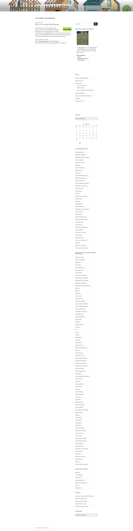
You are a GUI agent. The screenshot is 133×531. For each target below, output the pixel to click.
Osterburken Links (79, 101)
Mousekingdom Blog (79, 480)
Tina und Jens (78, 420)
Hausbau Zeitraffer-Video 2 (81, 501)
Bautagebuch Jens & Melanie (81, 280)
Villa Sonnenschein (79, 237)
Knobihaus (77, 389)
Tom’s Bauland (78, 422)
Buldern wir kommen (80, 162)
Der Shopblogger (79, 475)
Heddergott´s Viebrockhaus (81, 185)
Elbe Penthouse (78, 170)
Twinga (76, 485)
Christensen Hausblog (80, 301)
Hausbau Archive (79, 80)
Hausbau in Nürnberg (80, 180)
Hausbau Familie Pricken (80, 178)
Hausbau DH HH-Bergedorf (81, 358)
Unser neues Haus (79, 229)
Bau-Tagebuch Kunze (80, 267)
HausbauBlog (78, 373)
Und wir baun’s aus (79, 222)
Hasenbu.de (78, 172)
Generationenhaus (79, 345)
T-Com (57, 41)
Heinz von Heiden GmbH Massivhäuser (85, 90)
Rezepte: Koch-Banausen (81, 482)
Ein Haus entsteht (79, 324)
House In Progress (79, 188)
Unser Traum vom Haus (80, 232)
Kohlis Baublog (78, 198)
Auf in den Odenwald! (80, 259)
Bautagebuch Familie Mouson (81, 277)
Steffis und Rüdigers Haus (81, 216)
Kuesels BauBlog (79, 391)
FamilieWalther (78, 337)
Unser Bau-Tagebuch (80, 428)
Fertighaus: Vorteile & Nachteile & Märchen (84, 496)
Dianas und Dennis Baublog (81, 306)
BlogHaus (77, 290)
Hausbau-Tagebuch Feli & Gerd (82, 183)
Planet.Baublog (78, 204)
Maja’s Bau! (77, 399)
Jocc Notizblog (78, 386)
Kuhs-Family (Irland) (79, 394)
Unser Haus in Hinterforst (80, 430)
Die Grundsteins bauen (80, 308)
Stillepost (77, 415)
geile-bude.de (78, 342)
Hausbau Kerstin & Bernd (82, 58)
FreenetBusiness (43, 41)
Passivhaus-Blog (79, 407)
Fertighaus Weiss (81, 87)
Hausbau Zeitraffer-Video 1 (81, 498)
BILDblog (77, 472)
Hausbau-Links (78, 83)
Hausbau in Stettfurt (79, 368)
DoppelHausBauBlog (80, 316)
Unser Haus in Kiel (79, 433)
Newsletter (77, 98)
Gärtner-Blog (78, 477)
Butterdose (77, 165)
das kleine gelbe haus (80, 167)
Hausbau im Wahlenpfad (80, 360)
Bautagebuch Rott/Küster (81, 283)
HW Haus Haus (78, 191)
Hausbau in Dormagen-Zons (81, 365)
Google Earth (82, 47)
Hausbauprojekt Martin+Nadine (82, 376)
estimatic (77, 334)
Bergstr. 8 (77, 288)
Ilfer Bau (77, 193)
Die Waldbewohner (79, 314)
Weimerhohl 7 (78, 453)
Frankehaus (77, 340)
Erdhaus (77, 332)
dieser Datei (94, 47)
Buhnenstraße (78, 296)
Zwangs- (48, 33)
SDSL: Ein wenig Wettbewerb (47, 24)
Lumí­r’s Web (78, 397)
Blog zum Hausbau (79, 160)
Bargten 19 (77, 262)
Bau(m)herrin (78, 265)
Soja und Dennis (78, 412)
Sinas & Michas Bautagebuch (81, 409)
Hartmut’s (77, 350)
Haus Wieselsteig (79, 353)
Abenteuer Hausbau (79, 152)
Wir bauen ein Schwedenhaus (81, 248)
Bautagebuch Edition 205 (81, 275)
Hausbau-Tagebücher (80, 93)
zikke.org (77, 461)
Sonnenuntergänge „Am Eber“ (82, 506)
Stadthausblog (78, 214)
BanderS (79, 56)
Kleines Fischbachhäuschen (81, 196)
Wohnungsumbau (79, 459)
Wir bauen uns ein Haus (80, 456)
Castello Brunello (79, 298)
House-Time (78, 381)
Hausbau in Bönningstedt (80, 363)
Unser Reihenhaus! (79, 446)
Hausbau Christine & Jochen (81, 175)
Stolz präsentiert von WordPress (42, 527)
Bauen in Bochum (79, 270)
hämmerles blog (78, 378)
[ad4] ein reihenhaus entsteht (81, 464)
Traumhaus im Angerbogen (81, 219)
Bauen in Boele (78, 272)
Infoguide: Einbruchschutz (81, 503)
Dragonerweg (78, 319)
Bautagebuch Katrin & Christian (82, 157)
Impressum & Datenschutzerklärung (83, 95)
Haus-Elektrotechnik (79, 355)
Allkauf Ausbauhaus (81, 85)
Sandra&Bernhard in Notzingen (82, 209)
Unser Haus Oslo (81, 59)
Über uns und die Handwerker (81, 78)
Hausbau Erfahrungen (53, 4)
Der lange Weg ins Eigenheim (81, 303)
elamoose (77, 327)
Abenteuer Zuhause (79, 257)
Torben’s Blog (78, 425)
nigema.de (77, 201)
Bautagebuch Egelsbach (80, 154)
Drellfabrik (77, 321)
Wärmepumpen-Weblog (80, 245)
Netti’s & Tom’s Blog (79, 404)
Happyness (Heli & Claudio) (81, 347)
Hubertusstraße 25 (79, 384)
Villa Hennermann (79, 451)
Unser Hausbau (78, 435)
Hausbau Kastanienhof (80, 371)
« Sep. (79, 142)
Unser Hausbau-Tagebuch (81, 440)
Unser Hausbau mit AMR (80, 438)
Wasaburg (77, 242)
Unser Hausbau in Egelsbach (81, 227)
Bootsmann (77, 293)
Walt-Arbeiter (78, 487)
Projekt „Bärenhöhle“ (80, 206)
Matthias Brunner (79, 402)
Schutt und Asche (79, 211)
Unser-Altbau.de (78, 235)
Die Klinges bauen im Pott (81, 311)
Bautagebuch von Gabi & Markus (82, 285)
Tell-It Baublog (78, 417)
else (76, 329)
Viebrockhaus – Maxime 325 (81, 448)
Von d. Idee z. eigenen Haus (81, 240)
